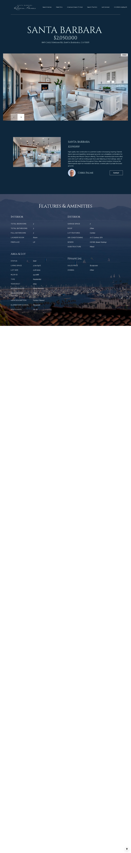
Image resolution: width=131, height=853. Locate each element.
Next (21, 117)
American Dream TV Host (75, 7)
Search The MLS (92, 7)
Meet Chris (59, 7)
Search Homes (47, 7)
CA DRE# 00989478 (120, 7)
